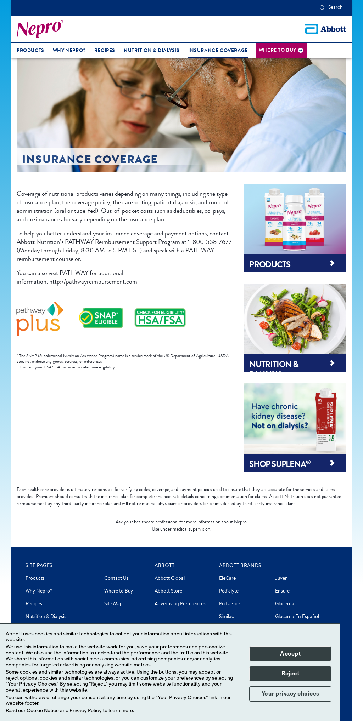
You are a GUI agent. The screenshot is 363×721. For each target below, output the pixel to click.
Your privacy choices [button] (290, 694)
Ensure (282, 591)
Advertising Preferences (180, 604)
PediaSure (229, 604)
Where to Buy (118, 591)
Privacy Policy (85, 710)
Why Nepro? (39, 591)
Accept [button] (290, 654)
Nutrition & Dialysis (46, 616)
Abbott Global (170, 578)
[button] (322, 7)
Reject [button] (290, 673)
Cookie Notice (43, 710)
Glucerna (284, 604)
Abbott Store (168, 591)
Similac (226, 616)
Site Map (113, 604)
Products (35, 578)
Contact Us (116, 578)
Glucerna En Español (297, 616)
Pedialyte (229, 591)
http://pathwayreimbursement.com (93, 281)
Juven (281, 578)
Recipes (34, 604)
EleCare (227, 578)
